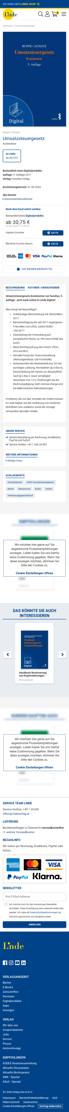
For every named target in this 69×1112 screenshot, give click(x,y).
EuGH (38, 488)
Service (7, 1039)
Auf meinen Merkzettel (37, 269)
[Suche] (40, 15)
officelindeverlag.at (16, 813)
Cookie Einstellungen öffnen (34, 573)
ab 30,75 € (12, 155)
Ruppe (6, 132)
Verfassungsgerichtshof (20, 495)
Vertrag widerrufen (50, 1106)
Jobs (6, 1034)
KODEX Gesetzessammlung (19, 1063)
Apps (6, 1005)
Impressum (9, 1097)
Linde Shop (29, 4)
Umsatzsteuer (15, 482)
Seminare (8, 996)
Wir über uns (10, 1025)
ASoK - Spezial (12, 1081)
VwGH (48, 488)
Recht (11, 488)
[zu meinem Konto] (47, 15)
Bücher (7, 982)
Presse (7, 1043)
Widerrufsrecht (11, 1102)
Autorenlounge (12, 1048)
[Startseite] (10, 14)
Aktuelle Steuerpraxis (16, 1068)
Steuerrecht (24, 488)
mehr (54, 232)
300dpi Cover (14, 460)
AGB (54, 1097)
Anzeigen (8, 1010)
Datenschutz (30, 1102)
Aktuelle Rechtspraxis (16, 1072)
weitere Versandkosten (20, 832)
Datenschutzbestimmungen (44, 912)
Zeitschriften (10, 991)
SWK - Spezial (11, 1077)
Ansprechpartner (13, 1030)
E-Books (8, 987)
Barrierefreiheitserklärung (33, 1097)
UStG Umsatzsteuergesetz (40, 482)
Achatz (16, 132)
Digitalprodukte (12, 1001)
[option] (34, 655)
